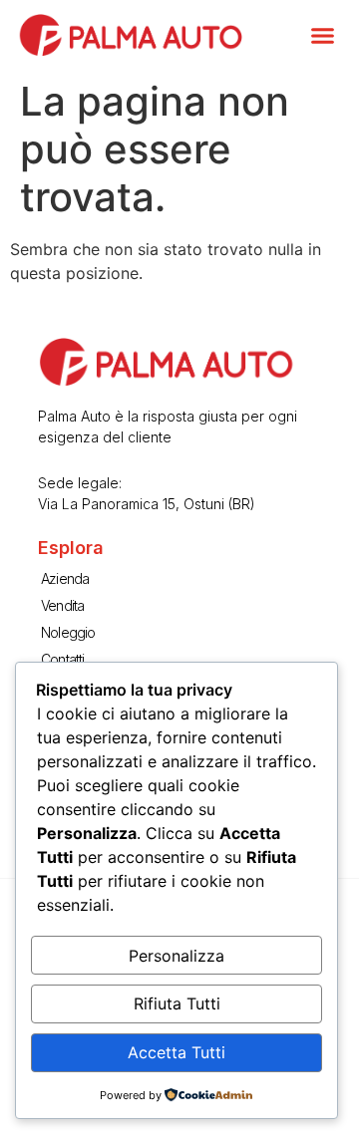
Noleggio (68, 632)
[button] (323, 35)
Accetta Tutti (176, 1052)
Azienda (65, 578)
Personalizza (176, 956)
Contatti (63, 659)
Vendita (62, 605)
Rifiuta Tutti (177, 1003)
